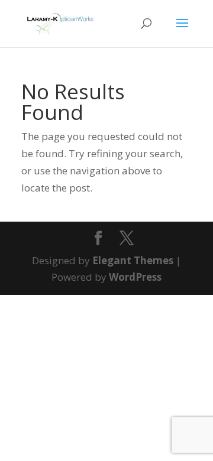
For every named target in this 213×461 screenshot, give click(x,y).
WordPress (135, 277)
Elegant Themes (132, 260)
